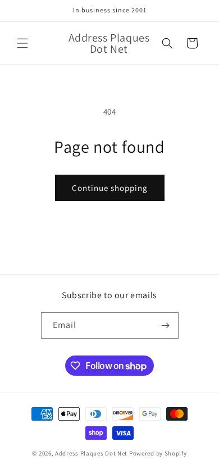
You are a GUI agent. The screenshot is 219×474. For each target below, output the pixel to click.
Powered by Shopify (158, 453)
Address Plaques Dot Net (91, 453)
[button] (22, 43)
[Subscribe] (165, 325)
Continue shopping (110, 188)
